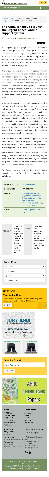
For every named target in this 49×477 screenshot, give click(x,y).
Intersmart (36, 468)
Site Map (12, 461)
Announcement (8, 38)
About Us (27, 413)
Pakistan (31, 200)
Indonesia (37, 198)
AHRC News (8, 413)
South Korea (37, 203)
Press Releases (9, 420)
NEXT (28, 229)
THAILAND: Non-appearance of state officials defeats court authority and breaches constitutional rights (40, 237)
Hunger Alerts (8, 418)
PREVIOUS (7, 231)
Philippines (26, 203)
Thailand (34, 205)
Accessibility (22, 461)
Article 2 (7, 435)
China (24, 198)
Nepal (24, 200)
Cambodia (36, 196)
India (30, 198)
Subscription (33, 461)
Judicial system (29, 209)
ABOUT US (23, 464)
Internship (27, 420)
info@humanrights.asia (12, 8)
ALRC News (8, 425)
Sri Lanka (26, 205)
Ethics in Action (9, 437)
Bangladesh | (22, 38)
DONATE (43, 2)
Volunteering (28, 423)
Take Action (28, 415)
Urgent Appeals (9, 415)
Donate (26, 418)
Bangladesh (28, 193)
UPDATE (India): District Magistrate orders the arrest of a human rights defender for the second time (18, 239)
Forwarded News (10, 423)
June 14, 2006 (33, 38)
